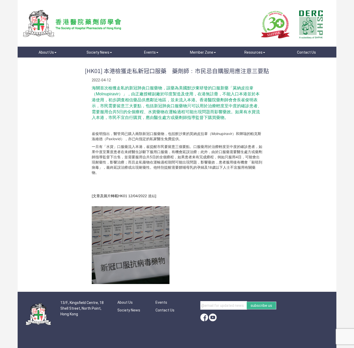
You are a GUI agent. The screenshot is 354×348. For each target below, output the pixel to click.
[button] (47, 52)
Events (161, 302)
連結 (151, 196)
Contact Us (164, 310)
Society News (128, 310)
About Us (125, 302)
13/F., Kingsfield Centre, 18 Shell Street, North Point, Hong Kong (82, 308)
